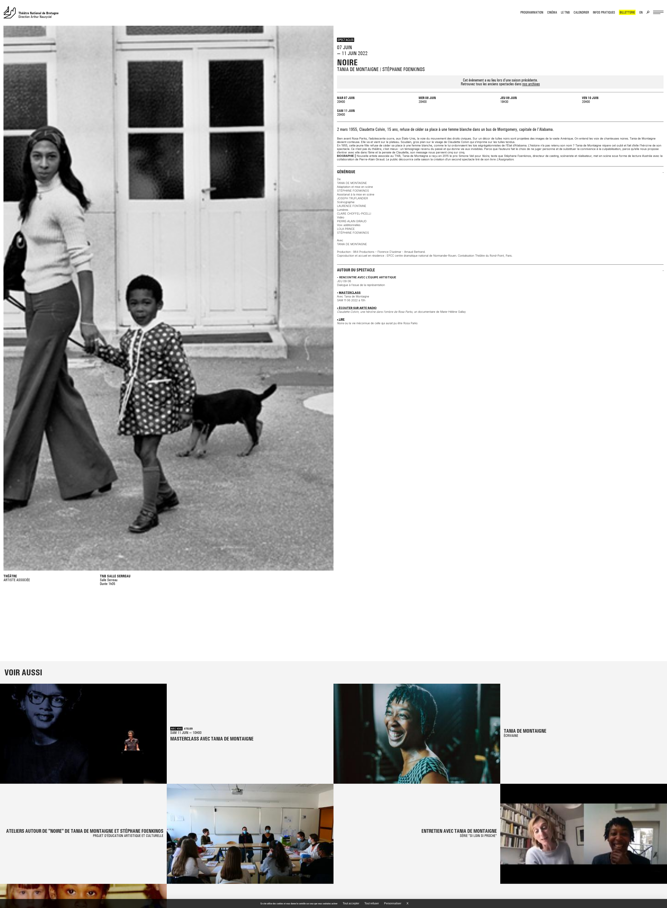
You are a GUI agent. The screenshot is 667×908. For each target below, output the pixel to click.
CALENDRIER (581, 12)
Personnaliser (392, 903)
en (641, 12)
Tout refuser (371, 903)
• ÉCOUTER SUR (357, 308)
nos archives (531, 83)
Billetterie (627, 12)
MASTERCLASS (350, 292)
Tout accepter (351, 903)
